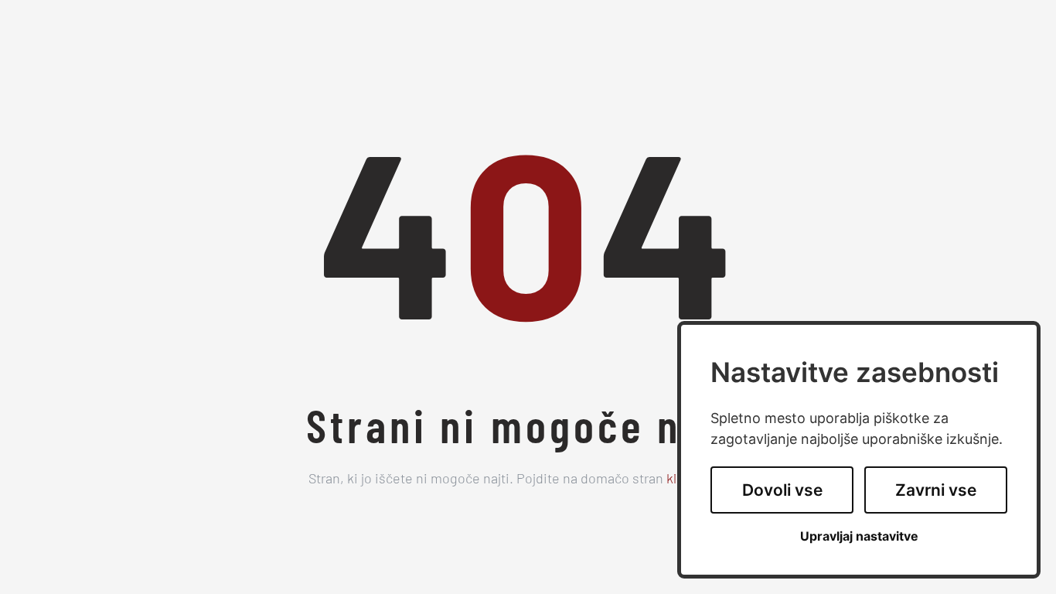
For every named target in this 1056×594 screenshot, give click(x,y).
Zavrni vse (935, 490)
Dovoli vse (782, 490)
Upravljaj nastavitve (859, 536)
